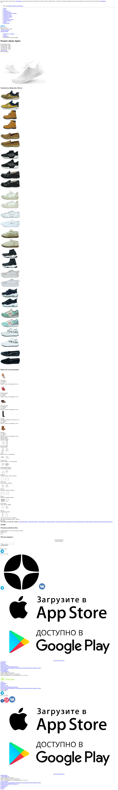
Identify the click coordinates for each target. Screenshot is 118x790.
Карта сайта (3, 664)
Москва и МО (12, 6)
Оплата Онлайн (4, 665)
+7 (1, 543)
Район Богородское (70, 521)
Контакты (3, 663)
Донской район (41, 521)
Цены (4, 9)
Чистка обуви (6, 23)
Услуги (2, 682)
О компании (3, 661)
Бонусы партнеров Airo (59, 660)
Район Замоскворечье (107, 521)
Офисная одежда (7, 12)
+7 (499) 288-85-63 (5, 30)
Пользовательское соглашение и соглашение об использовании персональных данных (21, 668)
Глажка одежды (7, 20)
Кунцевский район (23, 521)
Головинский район (50, 521)
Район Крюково (89, 521)
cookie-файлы (18, 1)
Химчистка (6, 10)
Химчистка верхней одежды (10, 13)
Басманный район (97, 521)
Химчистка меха (7, 14)
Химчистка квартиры (8, 19)
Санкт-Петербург (19, 6)
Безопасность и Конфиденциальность (9, 666)
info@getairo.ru (4, 670)
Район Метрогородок (80, 521)
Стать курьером (4, 669)
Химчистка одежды (7, 15)
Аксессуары (6, 18)
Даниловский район (32, 521)
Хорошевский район (60, 521)
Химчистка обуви (7, 17)
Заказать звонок (4, 545)
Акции (4, 8)
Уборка (5, 22)
